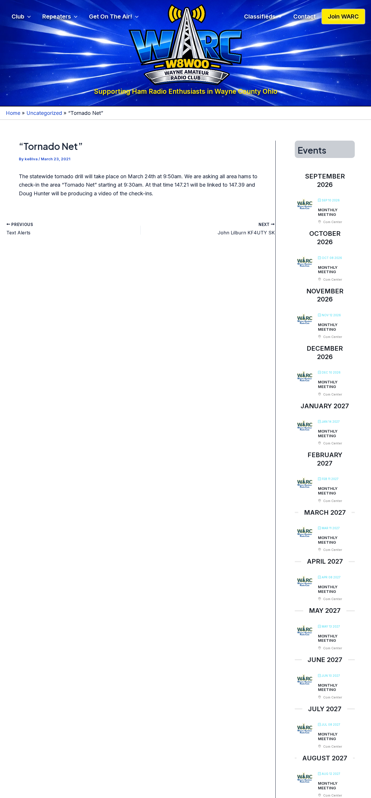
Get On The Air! (110, 16)
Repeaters (56, 16)
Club (18, 16)
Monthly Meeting (327, 212)
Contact (304, 16)
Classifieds (259, 16)
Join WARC (343, 16)
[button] (27, 16)
